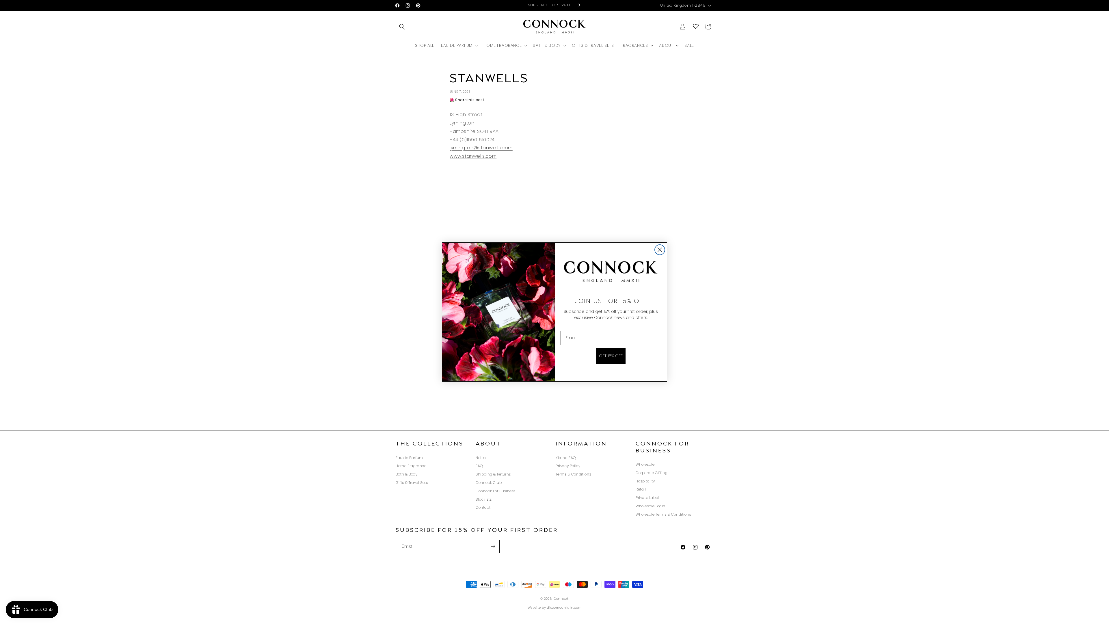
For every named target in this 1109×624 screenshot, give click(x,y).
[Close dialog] (660, 250)
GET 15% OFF (611, 356)
